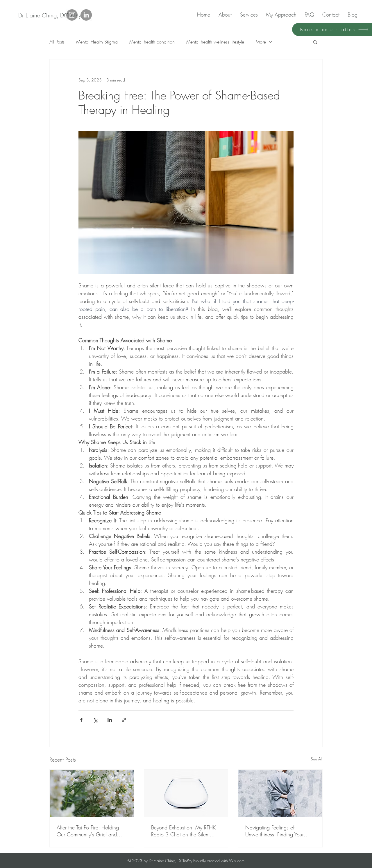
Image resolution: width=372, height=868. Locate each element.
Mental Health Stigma (97, 42)
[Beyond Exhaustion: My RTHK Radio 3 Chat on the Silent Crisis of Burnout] (186, 793)
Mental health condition (152, 42)
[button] (315, 41)
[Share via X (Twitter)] (95, 720)
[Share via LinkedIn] (109, 720)
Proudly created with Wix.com (218, 860)
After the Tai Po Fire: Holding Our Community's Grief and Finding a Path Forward (88, 831)
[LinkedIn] (86, 15)
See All (317, 759)
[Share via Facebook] (81, 720)
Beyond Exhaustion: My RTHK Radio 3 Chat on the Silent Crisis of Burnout (183, 831)
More (261, 42)
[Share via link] (124, 720)
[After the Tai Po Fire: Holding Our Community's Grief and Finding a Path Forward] (92, 793)
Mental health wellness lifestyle (215, 42)
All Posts (57, 42)
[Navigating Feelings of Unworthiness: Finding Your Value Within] (280, 793)
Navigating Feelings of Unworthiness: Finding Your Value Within (274, 831)
